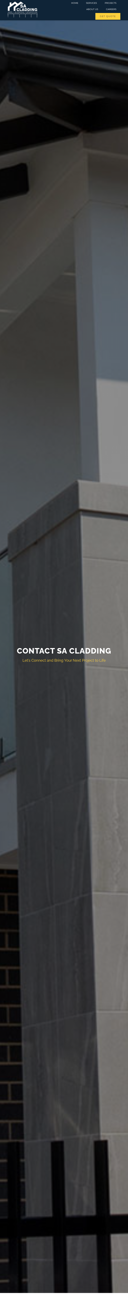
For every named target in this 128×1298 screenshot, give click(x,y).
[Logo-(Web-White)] (22, 2)
